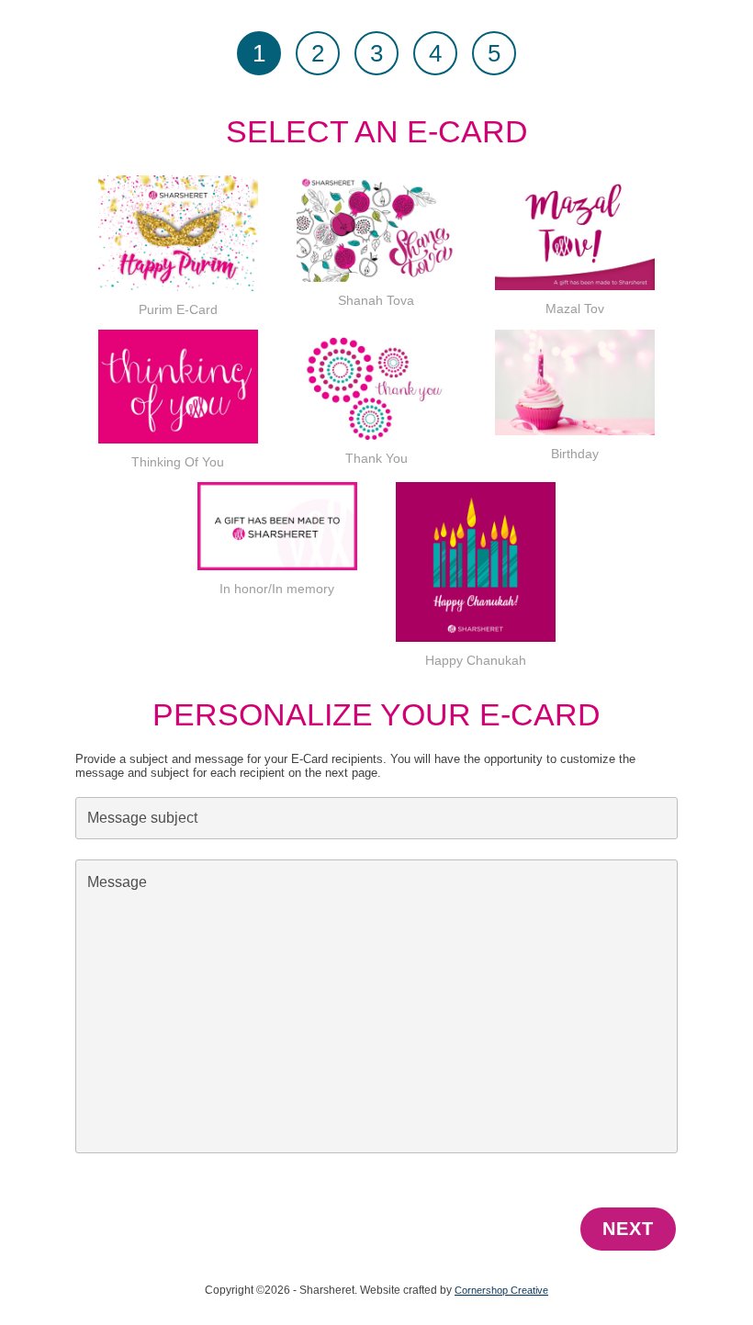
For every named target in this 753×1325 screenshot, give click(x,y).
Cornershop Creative (501, 1290)
